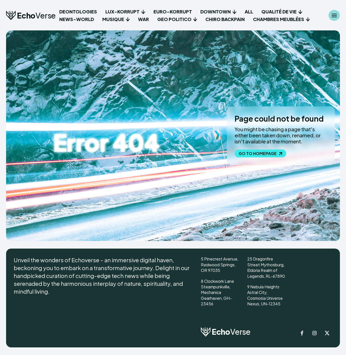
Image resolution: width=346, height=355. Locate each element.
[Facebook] (302, 333)
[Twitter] (327, 333)
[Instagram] (315, 333)
